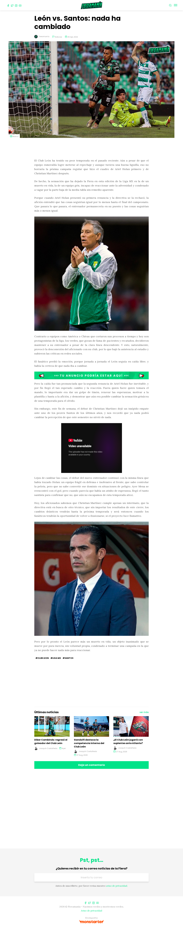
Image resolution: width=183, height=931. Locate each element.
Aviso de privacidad (91, 910)
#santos (68, 658)
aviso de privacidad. (117, 885)
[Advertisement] (91, 148)
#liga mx (55, 658)
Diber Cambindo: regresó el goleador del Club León (50, 741)
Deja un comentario (91, 765)
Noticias (58, 37)
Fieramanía (44, 36)
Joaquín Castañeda (48, 748)
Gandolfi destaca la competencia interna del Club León (89, 743)
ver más (144, 712)
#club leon (42, 658)
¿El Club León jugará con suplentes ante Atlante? (128, 741)
